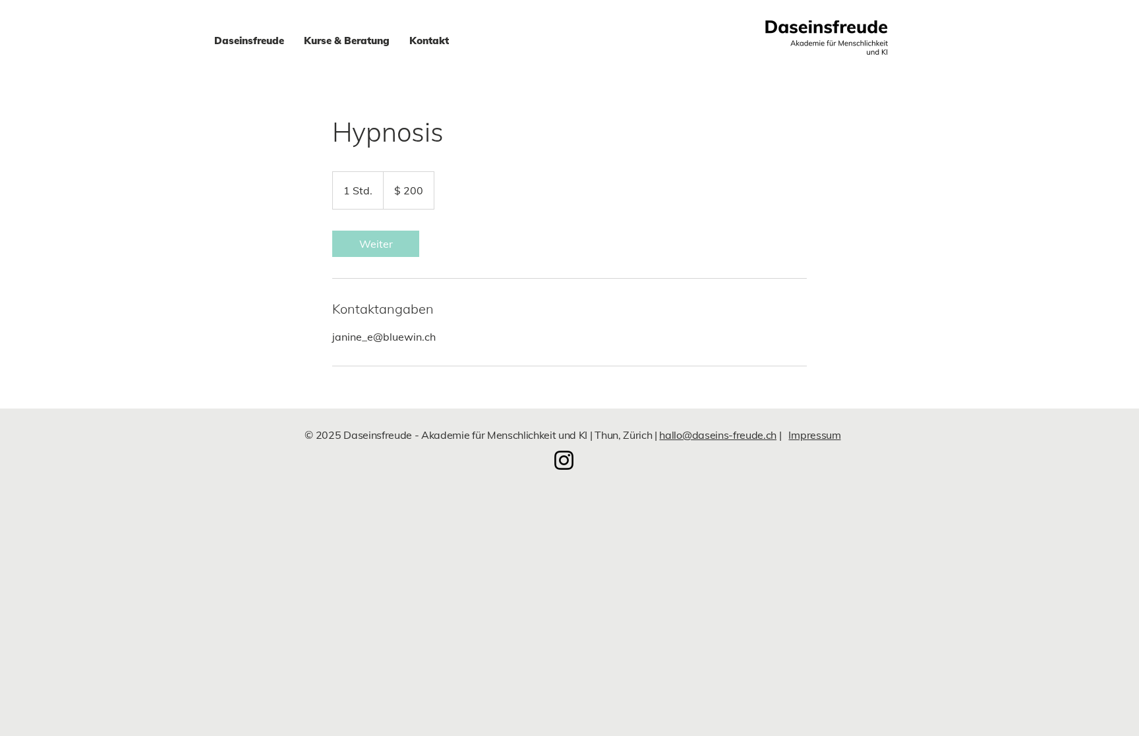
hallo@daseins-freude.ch (717, 434)
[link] (375, 244)
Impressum (814, 434)
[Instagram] (564, 460)
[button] (346, 41)
